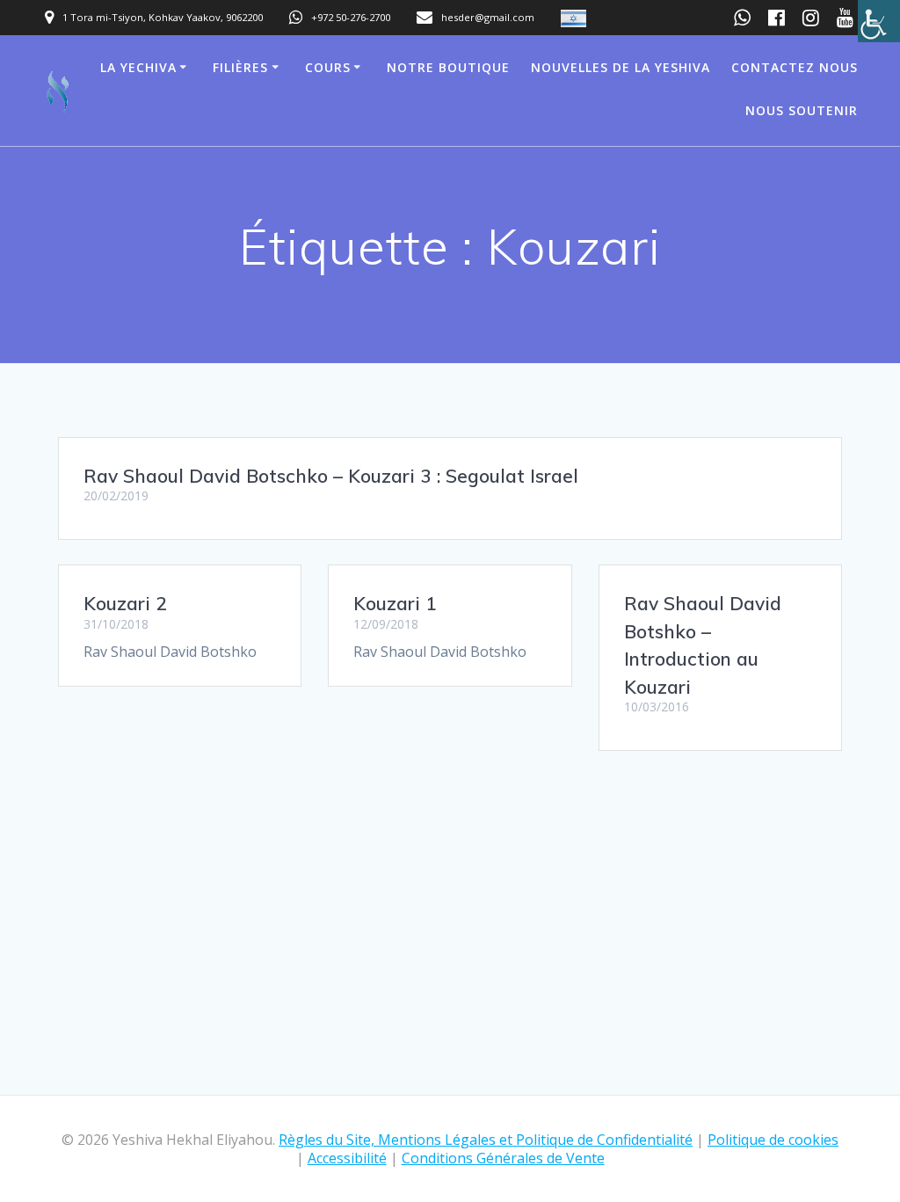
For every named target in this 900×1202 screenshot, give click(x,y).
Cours (328, 67)
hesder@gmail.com (487, 17)
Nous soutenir (801, 110)
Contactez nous (794, 67)
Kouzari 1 (395, 603)
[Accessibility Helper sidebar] (879, 21)
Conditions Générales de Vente (503, 1158)
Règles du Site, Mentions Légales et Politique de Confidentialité (486, 1139)
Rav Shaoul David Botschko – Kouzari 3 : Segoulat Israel (330, 475)
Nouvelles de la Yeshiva (620, 67)
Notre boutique (448, 67)
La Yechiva (138, 67)
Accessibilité (347, 1158)
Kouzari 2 (125, 603)
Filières (240, 67)
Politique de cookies (773, 1139)
